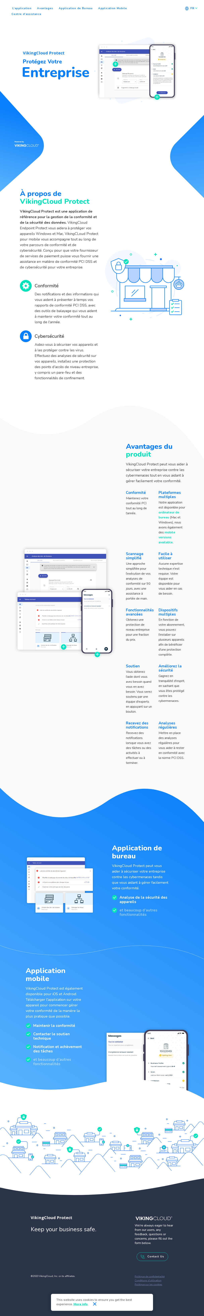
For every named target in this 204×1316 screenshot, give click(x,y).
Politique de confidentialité (150, 1276)
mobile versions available (167, 537)
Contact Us (155, 1256)
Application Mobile (112, 8)
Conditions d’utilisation (148, 1280)
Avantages (45, 8)
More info (81, 1304)
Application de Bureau (76, 8)
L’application (21, 8)
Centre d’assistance (27, 14)
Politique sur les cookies (148, 1284)
